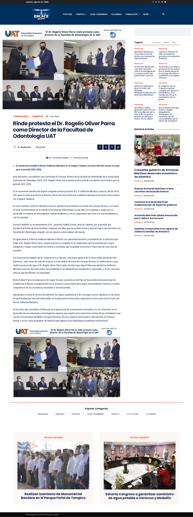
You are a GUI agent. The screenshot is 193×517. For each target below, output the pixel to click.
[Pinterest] (112, 147)
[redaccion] (15, 147)
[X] (159, 2)
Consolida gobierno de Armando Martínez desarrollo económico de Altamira (156, 173)
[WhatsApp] (118, 147)
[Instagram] (156, 2)
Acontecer (156, 42)
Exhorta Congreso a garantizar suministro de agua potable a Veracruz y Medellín (140, 496)
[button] (163, 14)
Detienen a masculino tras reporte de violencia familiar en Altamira (156, 230)
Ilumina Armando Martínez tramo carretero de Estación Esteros (154, 190)
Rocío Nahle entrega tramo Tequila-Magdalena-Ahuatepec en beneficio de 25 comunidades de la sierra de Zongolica (169, 114)
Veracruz (138, 48)
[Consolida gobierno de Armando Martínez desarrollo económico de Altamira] (157, 150)
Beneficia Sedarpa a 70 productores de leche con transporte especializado (144, 55)
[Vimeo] (162, 2)
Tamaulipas (20, 116)
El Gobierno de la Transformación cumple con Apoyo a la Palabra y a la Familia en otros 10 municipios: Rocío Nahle (169, 93)
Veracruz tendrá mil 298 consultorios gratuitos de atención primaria (169, 55)
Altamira (138, 181)
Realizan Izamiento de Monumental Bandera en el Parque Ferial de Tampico (53, 496)
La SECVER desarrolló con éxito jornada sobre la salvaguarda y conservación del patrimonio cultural (144, 71)
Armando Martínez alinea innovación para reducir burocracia (156, 217)
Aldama (166, 42)
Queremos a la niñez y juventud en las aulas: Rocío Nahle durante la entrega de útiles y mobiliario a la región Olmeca (169, 72)
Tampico (37, 116)
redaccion (26, 147)
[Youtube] (165, 2)
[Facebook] (153, 2)
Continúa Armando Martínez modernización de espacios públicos (155, 203)
